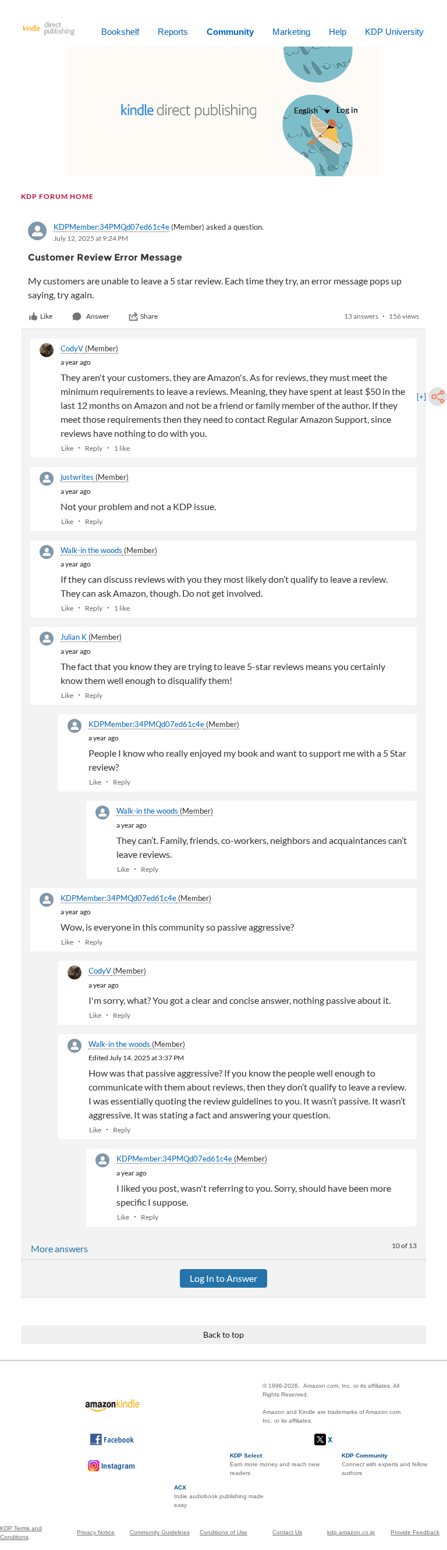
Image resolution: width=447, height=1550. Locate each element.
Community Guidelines (160, 1532)
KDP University (394, 32)
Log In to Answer (223, 1278)
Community (230, 32)
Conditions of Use (223, 1532)
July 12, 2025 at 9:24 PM (91, 238)
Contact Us (287, 1532)
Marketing (291, 32)
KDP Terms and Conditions (21, 1532)
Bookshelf (120, 32)
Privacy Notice (96, 1532)
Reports (173, 32)
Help (337, 32)
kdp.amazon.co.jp (351, 1532)
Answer (97, 316)
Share (149, 316)
